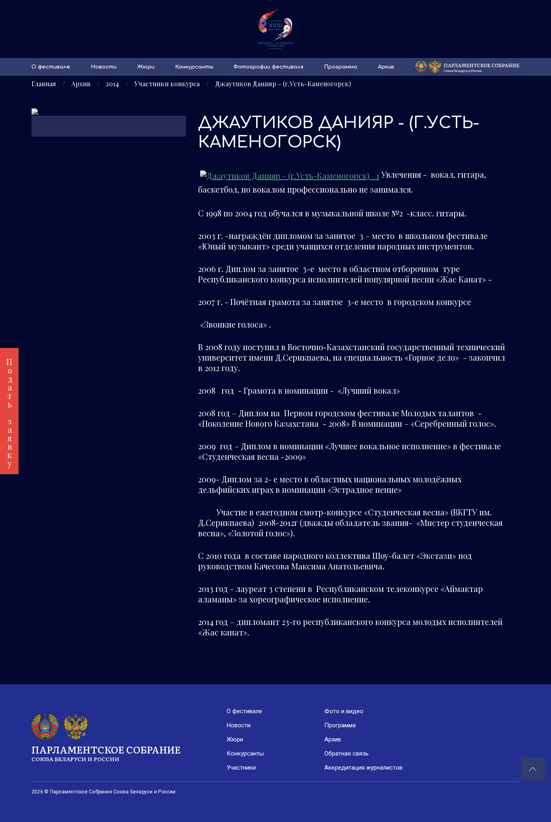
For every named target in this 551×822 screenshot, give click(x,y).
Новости (104, 67)
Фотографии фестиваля (268, 67)
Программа (340, 67)
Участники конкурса (167, 84)
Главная (43, 84)
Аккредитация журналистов (363, 767)
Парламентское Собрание (106, 752)
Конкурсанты (194, 67)
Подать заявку (9, 411)
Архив (386, 67)
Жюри (145, 67)
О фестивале (50, 67)
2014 (112, 84)
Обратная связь (346, 753)
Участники (241, 767)
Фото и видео (343, 711)
